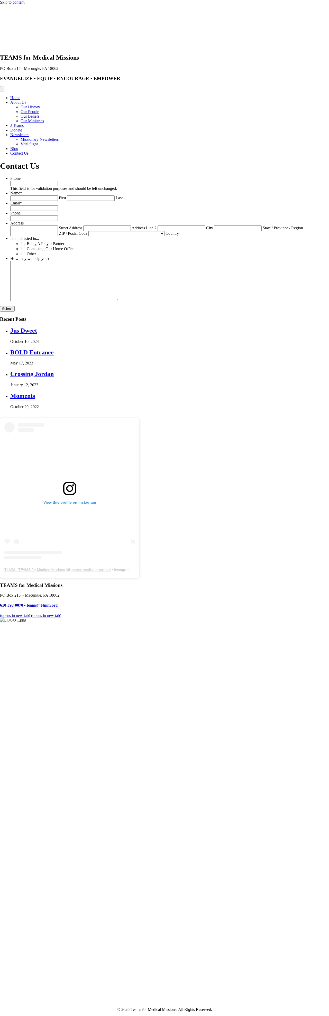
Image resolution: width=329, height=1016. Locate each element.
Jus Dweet (23, 330)
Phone (15, 178)
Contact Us (19, 153)
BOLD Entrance (32, 352)
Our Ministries (32, 121)
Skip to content (12, 2)
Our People (30, 111)
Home (15, 98)
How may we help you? (29, 258)
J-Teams (17, 125)
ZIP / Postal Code (73, 233)
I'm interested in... (24, 238)
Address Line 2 (144, 228)
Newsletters (19, 135)
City (209, 228)
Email (16, 203)
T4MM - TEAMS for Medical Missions (34, 570)
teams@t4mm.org (42, 605)
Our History (30, 107)
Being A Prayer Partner (45, 243)
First (62, 198)
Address (17, 223)
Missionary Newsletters (40, 139)
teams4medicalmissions (90, 570)
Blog (14, 148)
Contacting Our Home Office (50, 249)
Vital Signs (29, 144)
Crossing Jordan (32, 374)
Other (31, 254)
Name (16, 193)
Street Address (70, 228)
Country (172, 233)
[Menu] (2, 88)
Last (119, 198)
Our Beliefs (30, 116)
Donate (16, 130)
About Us (18, 102)
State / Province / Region (283, 228)
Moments (22, 395)
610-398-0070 (11, 605)
